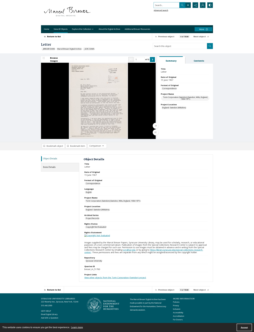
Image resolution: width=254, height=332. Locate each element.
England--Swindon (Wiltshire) (174, 107)
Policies (176, 302)
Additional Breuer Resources (137, 29)
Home (46, 29)
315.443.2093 (46, 305)
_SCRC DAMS (89, 49)
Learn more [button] (77, 327)
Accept (244, 327)
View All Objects (61, 29)
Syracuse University (94, 261)
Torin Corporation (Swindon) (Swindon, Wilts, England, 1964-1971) (185, 98)
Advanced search (161, 10)
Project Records (92, 218)
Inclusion (176, 309)
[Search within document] (210, 46)
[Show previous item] (130, 59)
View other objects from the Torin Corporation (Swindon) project (115, 277)
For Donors (178, 319)
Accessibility (178, 312)
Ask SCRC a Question (49, 318)
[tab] (171, 60)
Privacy (176, 305)
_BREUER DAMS (48, 49)
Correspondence (169, 88)
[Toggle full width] (156, 126)
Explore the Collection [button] (81, 29)
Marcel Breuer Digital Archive (69, 49)
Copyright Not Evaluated (96, 227)
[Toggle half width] (156, 132)
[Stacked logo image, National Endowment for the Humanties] (103, 305)
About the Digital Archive (109, 29)
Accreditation (178, 316)
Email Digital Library (49, 314)
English (89, 192)
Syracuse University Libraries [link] (58, 298)
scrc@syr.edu (129, 249)
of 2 (147, 59)
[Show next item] (152, 59)
